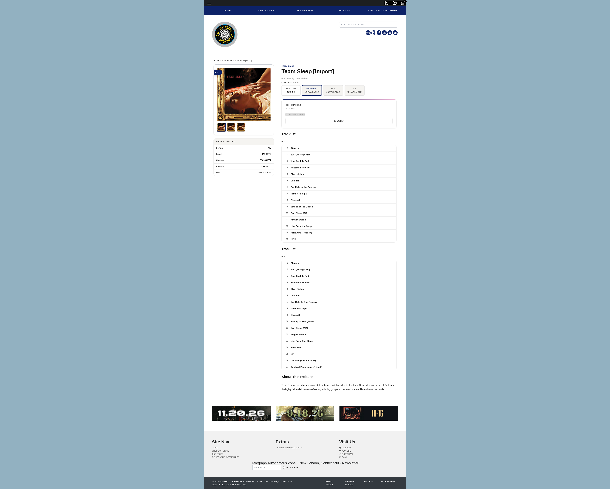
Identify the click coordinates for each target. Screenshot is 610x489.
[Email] (395, 32)
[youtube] (384, 32)
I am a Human (291, 467)
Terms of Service (349, 483)
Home (216, 60)
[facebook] (379, 32)
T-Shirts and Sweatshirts (382, 11)
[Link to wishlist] (387, 3)
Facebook (346, 448)
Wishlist (340, 121)
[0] (403, 3)
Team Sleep (226, 60)
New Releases (305, 11)
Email (344, 457)
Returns (368, 481)
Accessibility (388, 481)
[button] (266, 11)
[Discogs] (368, 33)
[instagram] (390, 32)
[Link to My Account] (395, 3)
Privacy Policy (329, 483)
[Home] (224, 34)
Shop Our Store (220, 451)
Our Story (344, 11)
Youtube (346, 451)
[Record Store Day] (373, 33)
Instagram (347, 454)
